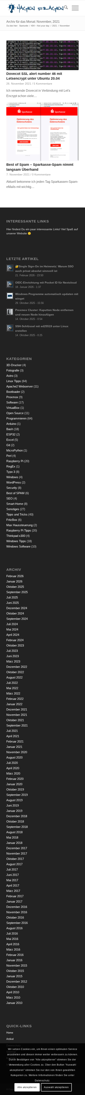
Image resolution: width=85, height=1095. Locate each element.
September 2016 (17, 922)
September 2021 (17, 725)
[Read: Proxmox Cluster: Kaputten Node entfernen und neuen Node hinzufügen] (9, 311)
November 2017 (16, 853)
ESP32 (10, 434)
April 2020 (12, 768)
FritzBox (11, 519)
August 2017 (14, 864)
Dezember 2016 (16, 906)
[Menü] (73, 8)
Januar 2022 (14, 704)
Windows (12, 477)
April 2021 (12, 736)
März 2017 (13, 890)
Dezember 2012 (16, 981)
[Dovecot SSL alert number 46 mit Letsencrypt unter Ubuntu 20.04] (42, 55)
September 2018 (17, 826)
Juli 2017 (12, 869)
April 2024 (12, 634)
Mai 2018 (12, 837)
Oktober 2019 (15, 789)
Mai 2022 (12, 688)
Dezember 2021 (16, 709)
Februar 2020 (15, 778)
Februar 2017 (15, 896)
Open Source (15, 413)
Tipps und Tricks (16, 514)
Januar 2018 (14, 842)
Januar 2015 (14, 976)
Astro (9, 375)
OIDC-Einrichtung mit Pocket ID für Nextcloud (46, 282)
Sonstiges (12, 509)
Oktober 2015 (15, 970)
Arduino (11, 423)
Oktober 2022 (15, 672)
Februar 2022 (15, 698)
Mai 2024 (12, 629)
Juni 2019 (12, 805)
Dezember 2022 (16, 666)
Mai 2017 (12, 880)
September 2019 (17, 794)
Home (9, 1032)
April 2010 (12, 992)
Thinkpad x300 (15, 535)
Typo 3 (10, 471)
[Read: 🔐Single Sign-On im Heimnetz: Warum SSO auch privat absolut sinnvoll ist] (9, 268)
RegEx (10, 466)
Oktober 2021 (15, 720)
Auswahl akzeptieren (56, 1087)
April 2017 (12, 885)
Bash (9, 429)
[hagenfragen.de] (35, 8)
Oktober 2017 (15, 858)
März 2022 (13, 693)
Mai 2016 (12, 938)
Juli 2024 (12, 624)
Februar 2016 (15, 954)
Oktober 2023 (15, 645)
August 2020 (14, 757)
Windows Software (18, 546)
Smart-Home (14, 503)
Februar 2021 (15, 741)
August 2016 (14, 928)
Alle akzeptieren (27, 1087)
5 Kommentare (43, 83)
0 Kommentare (41, 174)
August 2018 (14, 832)
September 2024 (17, 618)
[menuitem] (64, 8)
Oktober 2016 (15, 917)
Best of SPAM (15, 493)
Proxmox (12, 397)
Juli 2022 (12, 682)
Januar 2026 (14, 581)
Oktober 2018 (15, 821)
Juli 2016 (12, 933)
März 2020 (13, 773)
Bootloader (13, 391)
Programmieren (16, 418)
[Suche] (64, 8)
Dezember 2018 (16, 816)
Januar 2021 (14, 746)
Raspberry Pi (14, 461)
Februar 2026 (15, 576)
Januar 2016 (14, 960)
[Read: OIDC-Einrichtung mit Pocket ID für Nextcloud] (9, 284)
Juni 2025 (12, 602)
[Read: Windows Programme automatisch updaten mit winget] (9, 295)
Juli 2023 (12, 650)
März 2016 (13, 949)
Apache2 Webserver (19, 386)
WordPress (13, 482)
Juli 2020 (12, 762)
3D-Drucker (14, 365)
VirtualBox (13, 407)
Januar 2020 (14, 784)
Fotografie (12, 370)
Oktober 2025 (15, 586)
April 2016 (12, 944)
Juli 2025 (12, 597)
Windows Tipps (16, 541)
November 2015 (16, 965)
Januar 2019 (14, 810)
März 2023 (13, 661)
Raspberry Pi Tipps (18, 530)
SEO (9, 498)
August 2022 (14, 677)
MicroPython (14, 450)
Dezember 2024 (16, 608)
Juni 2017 (12, 874)
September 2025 (17, 592)
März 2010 (13, 997)
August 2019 (14, 800)
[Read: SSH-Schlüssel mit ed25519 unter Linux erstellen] (9, 328)
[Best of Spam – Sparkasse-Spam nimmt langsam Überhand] (42, 132)
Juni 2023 (12, 656)
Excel (10, 439)
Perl (8, 455)
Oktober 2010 (15, 987)
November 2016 (16, 912)
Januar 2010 (14, 1003)
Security (11, 487)
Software (12, 402)
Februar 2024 (15, 640)
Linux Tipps (13, 381)
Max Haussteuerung (19, 525)
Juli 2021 (12, 730)
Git (8, 445)
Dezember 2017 (16, 848)
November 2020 (16, 752)
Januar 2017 (14, 901)
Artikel (10, 1039)
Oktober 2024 (15, 613)
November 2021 (16, 714)
